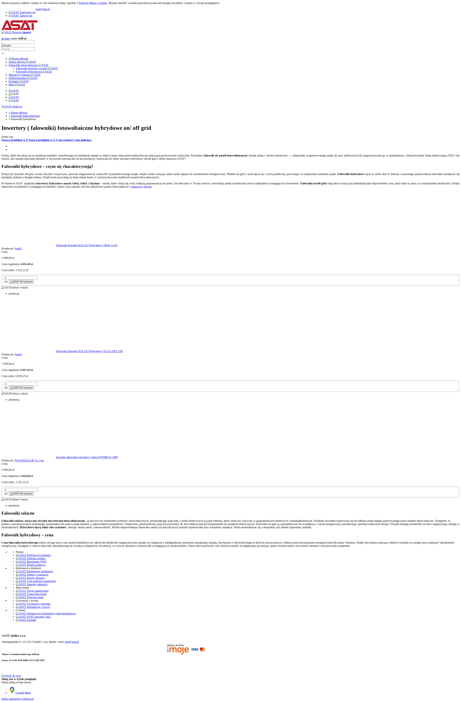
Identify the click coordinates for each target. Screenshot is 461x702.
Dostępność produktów (39, 571)
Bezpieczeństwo (35, 564)
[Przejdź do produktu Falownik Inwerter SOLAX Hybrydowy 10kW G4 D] (28, 245)
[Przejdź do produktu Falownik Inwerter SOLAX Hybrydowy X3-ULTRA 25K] (28, 351)
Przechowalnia (35, 597)
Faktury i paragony (37, 574)
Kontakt (31, 620)
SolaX (18, 248)
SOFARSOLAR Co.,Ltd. (29, 460)
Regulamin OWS (36, 561)
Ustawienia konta (36, 594)
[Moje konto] (14, 97)
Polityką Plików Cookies (93, 3)
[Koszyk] (14, 100)
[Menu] (14, 90)
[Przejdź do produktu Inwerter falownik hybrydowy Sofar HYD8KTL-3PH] (28, 457)
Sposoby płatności (37, 584)
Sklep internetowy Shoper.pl (17, 698)
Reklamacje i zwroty (38, 607)
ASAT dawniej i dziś (38, 616)
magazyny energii (141, 186)
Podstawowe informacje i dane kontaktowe (51, 613)
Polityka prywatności (38, 555)
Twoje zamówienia (37, 590)
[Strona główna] (19, 29)
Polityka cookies (36, 558)
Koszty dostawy (35, 577)
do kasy (5, 38)
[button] (14, 287)
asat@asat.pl (43, 9)
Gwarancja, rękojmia (38, 603)
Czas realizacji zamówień (41, 581)
